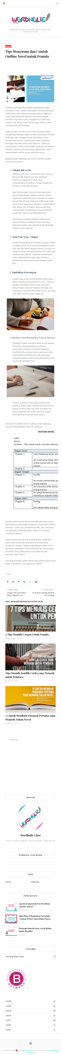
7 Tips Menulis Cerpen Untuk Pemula (27, 634)
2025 (30, 1006)
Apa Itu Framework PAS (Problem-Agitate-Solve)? (35, 905)
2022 (30, 1015)
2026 (30, 1001)
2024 (30, 1011)
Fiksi (9, 574)
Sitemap (35, 882)
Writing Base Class (31, 956)
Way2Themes (27, 1050)
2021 (30, 1020)
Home (8, 882)
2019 (30, 1030)
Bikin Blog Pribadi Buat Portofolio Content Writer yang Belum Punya (34, 917)
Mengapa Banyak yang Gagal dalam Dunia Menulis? (35, 929)
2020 (30, 1025)
